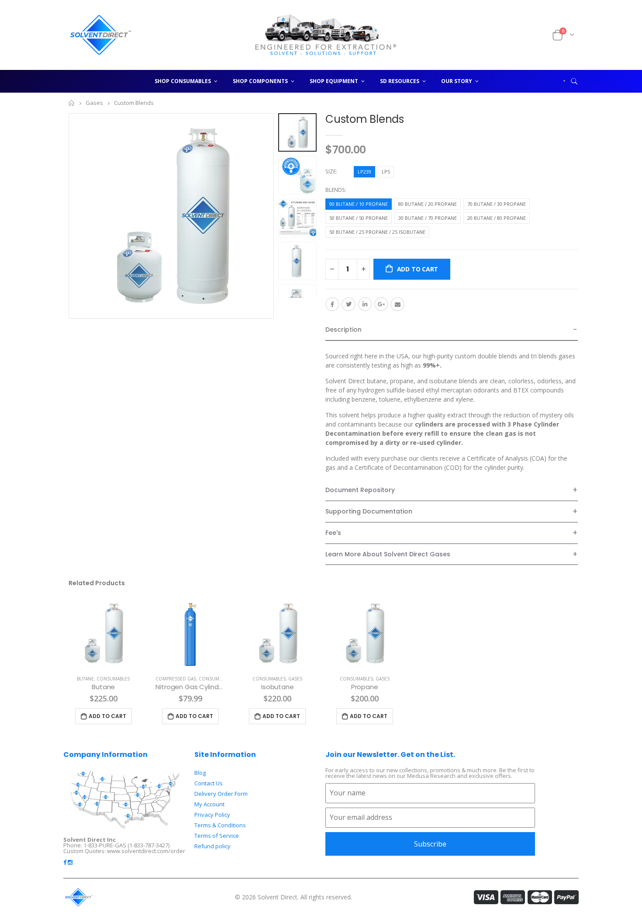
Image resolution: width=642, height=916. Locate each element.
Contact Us (208, 783)
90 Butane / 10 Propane (358, 204)
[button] (451, 330)
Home (72, 103)
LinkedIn (365, 304)
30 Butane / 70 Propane (427, 218)
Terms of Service (216, 836)
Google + (381, 304)
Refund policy (212, 846)
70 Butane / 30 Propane (496, 204)
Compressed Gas (175, 679)
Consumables (113, 679)
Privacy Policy (212, 815)
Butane (85, 679)
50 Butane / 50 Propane (358, 218)
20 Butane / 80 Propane (496, 218)
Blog (200, 773)
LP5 (386, 171)
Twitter (349, 304)
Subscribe (430, 844)
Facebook (332, 304)
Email (397, 304)
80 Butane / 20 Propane (427, 204)
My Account (209, 804)
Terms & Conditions (220, 825)
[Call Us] (534, 35)
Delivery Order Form (221, 794)
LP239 (364, 171)
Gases (94, 103)
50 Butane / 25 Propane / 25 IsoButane (377, 232)
